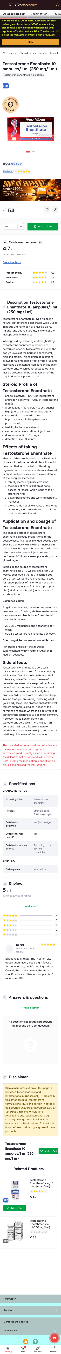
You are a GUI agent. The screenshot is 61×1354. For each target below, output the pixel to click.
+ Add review (30, 906)
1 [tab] (28, 152)
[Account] (57, 5)
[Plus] (21, 226)
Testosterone (39, 53)
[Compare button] (55, 209)
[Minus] (6, 226)
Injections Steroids (18, 53)
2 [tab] (33, 151)
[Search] (10, 5)
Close (31, 42)
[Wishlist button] (47, 209)
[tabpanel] (30, 120)
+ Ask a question (30, 1007)
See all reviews (12, 262)
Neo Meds (16, 163)
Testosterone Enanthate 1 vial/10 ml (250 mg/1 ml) (41, 1183)
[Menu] (4, 5)
